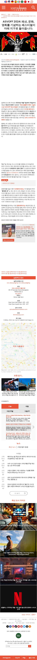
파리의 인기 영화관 (8, 183)
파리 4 (16, 370)
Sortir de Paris (30, 623)
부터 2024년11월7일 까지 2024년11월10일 (18, 283)
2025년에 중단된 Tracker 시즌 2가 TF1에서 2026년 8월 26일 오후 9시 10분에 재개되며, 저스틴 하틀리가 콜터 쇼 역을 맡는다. (18, 428)
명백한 (4, 623)
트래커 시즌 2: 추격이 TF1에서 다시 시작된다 (18, 424)
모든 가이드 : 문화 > (29, 614)
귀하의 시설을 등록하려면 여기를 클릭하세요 (14, 272)
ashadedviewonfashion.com (18, 309)
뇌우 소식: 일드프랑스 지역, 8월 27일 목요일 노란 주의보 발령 (21, 465)
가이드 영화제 (17, 372)
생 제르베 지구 (29, 370)
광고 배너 (4, 619)
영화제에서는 (21, 206)
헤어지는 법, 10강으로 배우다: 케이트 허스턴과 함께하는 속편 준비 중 (22, 458)
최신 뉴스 (12, 447)
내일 (27, 406)
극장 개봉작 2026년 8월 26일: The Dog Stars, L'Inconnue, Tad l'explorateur (18, 553)
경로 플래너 (18, 293)
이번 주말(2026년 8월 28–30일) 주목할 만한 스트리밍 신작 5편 (18, 581)
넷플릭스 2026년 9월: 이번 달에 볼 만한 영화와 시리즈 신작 (18, 608)
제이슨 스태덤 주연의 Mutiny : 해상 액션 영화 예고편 (18, 416)
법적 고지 (11, 623)
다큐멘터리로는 (19, 189)
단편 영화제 (21, 370)
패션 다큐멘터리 (7, 372)
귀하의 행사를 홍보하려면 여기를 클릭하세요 (14, 273)
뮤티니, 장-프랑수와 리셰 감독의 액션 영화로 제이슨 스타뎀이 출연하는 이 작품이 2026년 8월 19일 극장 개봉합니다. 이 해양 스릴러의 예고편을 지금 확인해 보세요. (18, 420)
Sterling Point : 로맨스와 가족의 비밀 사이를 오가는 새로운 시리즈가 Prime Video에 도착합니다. (18, 434)
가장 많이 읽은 (23, 447)
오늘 (9, 406)
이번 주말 (10, 411)
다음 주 (27, 411)
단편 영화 (10, 370)
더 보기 (17, 493)
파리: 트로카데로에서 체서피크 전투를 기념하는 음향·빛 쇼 (21, 478)
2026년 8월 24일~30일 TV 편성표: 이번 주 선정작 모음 (18, 525)
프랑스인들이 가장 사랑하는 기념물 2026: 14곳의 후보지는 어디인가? (21, 471)
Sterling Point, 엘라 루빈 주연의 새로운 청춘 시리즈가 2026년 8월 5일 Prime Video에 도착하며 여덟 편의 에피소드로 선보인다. (18, 437)
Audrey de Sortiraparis (12, 60)
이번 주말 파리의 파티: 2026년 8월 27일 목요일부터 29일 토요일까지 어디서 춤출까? (10, 393)
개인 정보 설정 (20, 623)
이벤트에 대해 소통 (14, 619)
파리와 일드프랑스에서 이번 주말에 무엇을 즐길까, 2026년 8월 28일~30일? (27, 393)
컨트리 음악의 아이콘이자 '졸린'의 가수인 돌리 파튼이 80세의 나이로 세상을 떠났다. (21, 485)
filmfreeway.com (18, 315)
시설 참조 (24, 619)
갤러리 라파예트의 (12, 173)
